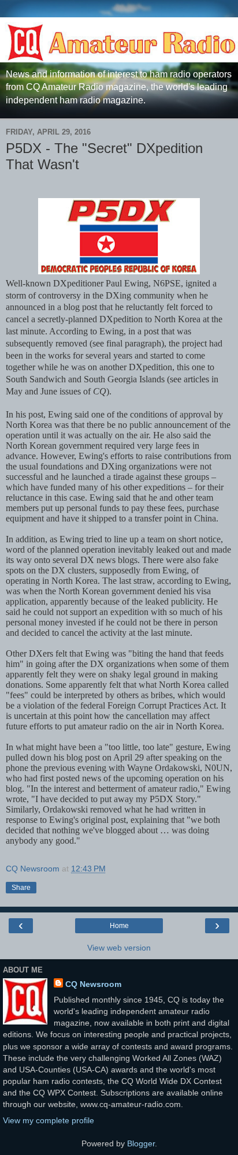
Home (119, 926)
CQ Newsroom (93, 984)
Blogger (141, 1143)
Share (21, 888)
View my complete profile (48, 1120)
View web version (119, 947)
